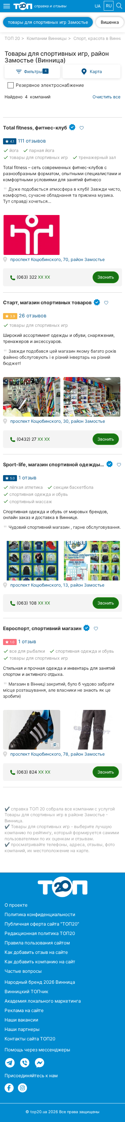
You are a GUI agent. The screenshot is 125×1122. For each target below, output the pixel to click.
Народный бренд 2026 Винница (40, 982)
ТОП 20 (12, 38)
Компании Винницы (47, 38)
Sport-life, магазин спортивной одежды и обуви (61, 464)
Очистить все (106, 96)
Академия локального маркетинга (43, 1001)
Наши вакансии (21, 1020)
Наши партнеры (22, 1029)
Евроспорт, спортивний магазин (42, 628)
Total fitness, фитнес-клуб (35, 128)
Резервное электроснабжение (50, 85)
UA (97, 6)
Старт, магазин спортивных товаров (47, 302)
